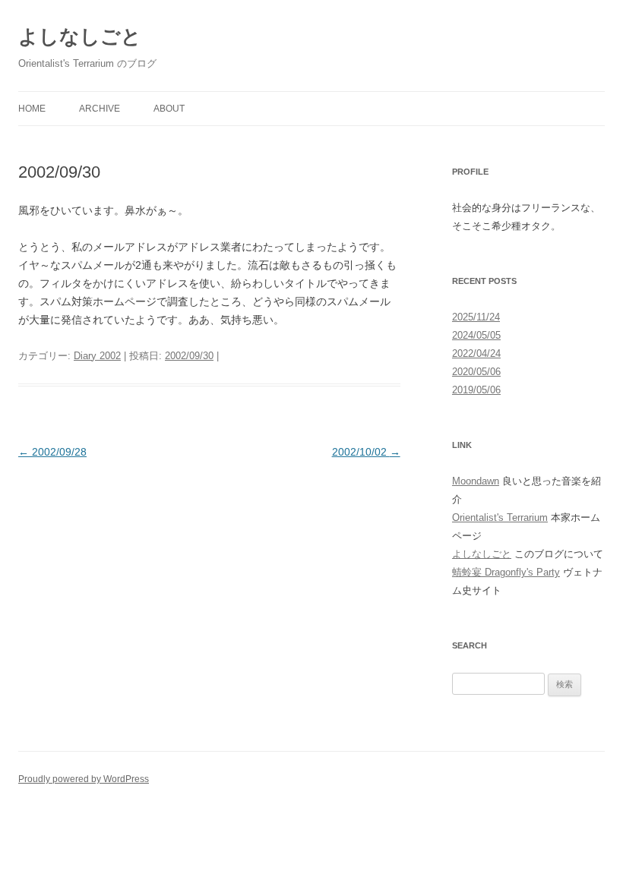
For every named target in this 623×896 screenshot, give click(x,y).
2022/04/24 (476, 353)
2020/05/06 (476, 371)
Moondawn (475, 481)
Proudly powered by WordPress (83, 779)
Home (32, 108)
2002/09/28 (52, 452)
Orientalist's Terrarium (500, 517)
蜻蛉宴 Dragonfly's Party (506, 572)
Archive (99, 108)
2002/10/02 (366, 452)
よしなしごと (79, 36)
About (169, 108)
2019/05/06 (476, 390)
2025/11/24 (476, 317)
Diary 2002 (97, 355)
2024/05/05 (476, 335)
